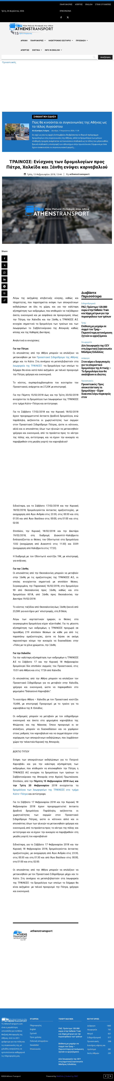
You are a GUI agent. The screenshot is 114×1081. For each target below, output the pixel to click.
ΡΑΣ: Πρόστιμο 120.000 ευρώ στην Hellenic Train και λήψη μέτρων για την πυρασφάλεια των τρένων (96, 311)
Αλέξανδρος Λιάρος (40, 130)
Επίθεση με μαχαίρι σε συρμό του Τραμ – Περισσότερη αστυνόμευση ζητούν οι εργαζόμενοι (96, 331)
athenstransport (79, 174)
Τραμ (83, 322)
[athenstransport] (20, 935)
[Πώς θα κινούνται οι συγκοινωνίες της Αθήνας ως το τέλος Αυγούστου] (17, 131)
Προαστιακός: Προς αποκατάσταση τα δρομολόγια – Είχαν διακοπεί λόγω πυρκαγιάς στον (96, 391)
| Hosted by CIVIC (71, 1076)
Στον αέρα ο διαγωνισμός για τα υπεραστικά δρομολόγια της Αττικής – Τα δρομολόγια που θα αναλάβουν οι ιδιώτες (96, 368)
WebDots (60, 1076)
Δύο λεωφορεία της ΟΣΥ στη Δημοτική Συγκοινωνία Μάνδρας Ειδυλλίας (96, 348)
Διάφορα (85, 358)
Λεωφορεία (86, 342)
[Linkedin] (4, 279)
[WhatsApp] (4, 272)
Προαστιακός (9, 62)
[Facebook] (61, 17)
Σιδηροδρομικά (88, 303)
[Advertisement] (57, 87)
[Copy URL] (4, 300)
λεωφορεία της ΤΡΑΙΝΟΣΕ (27, 365)
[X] (67, 17)
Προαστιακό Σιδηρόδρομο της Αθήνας (57, 357)
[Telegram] (4, 286)
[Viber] (4, 293)
